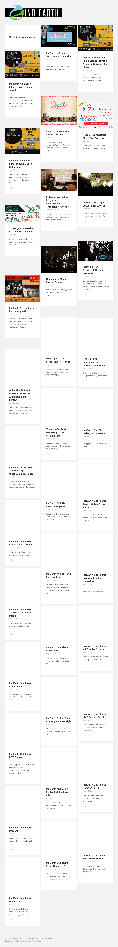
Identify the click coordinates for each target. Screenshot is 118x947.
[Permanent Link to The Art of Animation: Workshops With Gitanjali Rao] (59, 422)
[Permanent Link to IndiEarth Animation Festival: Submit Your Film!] (59, 781)
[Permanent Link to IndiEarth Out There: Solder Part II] (59, 640)
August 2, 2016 (88, 70)
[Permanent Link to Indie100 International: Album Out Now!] (59, 124)
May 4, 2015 (13, 760)
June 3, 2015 (51, 509)
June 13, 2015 (88, 436)
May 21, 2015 (51, 654)
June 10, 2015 (14, 477)
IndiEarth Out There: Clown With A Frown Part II (94, 504)
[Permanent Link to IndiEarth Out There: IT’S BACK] (22, 891)
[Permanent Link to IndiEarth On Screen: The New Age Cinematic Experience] (22, 460)
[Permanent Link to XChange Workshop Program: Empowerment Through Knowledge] (59, 189)
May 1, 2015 (87, 791)
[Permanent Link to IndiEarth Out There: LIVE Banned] (22, 746)
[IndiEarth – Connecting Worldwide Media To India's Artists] (33, 19)
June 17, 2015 (51, 439)
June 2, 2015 (14, 548)
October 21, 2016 (52, 59)
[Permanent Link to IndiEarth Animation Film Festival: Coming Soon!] (22, 76)
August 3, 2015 (51, 285)
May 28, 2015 (14, 619)
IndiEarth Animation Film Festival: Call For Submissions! (21, 163)
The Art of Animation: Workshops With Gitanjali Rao (58, 432)
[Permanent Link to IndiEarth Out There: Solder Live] (22, 676)
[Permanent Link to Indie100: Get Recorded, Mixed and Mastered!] (95, 259)
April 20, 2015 (51, 869)
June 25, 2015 (14, 403)
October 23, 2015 (89, 276)
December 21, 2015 (53, 210)
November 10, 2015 (16, 235)
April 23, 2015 (88, 862)
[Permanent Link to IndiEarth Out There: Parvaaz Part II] (95, 777)
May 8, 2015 (87, 720)
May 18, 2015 (14, 689)
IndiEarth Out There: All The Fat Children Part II (20, 612)
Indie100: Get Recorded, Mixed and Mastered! (94, 270)
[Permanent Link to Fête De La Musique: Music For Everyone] (95, 127)
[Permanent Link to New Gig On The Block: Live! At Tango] (59, 351)
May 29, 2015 (88, 584)
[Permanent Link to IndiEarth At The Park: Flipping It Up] (59, 566)
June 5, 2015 (88, 510)
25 (90, 85)
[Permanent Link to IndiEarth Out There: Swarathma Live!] (59, 855)
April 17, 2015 (14, 904)
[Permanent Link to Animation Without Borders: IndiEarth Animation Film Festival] (22, 382)
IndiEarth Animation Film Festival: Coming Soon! (21, 87)
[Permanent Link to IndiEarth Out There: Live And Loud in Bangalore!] (95, 567)
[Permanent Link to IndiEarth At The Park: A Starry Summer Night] (59, 710)
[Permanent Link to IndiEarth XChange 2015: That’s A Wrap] (95, 195)
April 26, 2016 (14, 170)
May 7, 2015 (50, 724)
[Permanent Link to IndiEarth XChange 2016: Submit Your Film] (59, 45)
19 (17, 111)
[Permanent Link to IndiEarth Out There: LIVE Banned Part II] (95, 706)
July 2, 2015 (50, 365)
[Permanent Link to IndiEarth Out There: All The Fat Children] (95, 638)
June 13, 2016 (88, 141)
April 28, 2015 (14, 834)
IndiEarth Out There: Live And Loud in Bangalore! (94, 578)
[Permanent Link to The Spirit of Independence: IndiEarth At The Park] (95, 351)
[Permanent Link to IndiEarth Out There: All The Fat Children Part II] (22, 602)
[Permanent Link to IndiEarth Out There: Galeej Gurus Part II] (95, 422)
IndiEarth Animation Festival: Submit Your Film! (58, 792)
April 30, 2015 (51, 798)
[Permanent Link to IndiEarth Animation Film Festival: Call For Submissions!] (22, 153)
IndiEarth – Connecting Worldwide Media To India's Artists (32, 938)
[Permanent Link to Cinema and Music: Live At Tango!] (59, 271)
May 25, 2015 (88, 652)
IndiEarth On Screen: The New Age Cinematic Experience (21, 470)
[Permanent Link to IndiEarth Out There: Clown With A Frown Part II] (95, 493)
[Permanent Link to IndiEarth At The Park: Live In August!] (22, 300)
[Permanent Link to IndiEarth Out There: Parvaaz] (22, 820)
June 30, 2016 (51, 138)
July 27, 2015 (14, 314)
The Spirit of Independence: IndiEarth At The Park (95, 362)
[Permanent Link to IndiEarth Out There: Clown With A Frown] (22, 534)
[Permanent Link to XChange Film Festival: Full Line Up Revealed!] (22, 221)
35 (53, 74)
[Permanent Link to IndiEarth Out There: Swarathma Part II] (95, 848)
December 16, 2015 (90, 209)
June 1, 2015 (51, 580)
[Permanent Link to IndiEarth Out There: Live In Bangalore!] (59, 495)
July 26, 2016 (14, 93)
